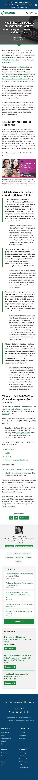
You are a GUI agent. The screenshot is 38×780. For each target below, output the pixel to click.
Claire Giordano (17, 81)
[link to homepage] (8, 13)
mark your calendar (23, 433)
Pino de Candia (30, 81)
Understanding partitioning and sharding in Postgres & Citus (19, 576)
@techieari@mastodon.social (25, 546)
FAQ (2, 764)
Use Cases (22, 735)
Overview (22, 732)
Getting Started (5, 732)
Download (22, 738)
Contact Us (4, 753)
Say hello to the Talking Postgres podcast (19, 605)
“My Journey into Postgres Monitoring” (15, 79)
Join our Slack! (19, 708)
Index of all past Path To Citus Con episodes (19, 469)
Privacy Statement (12, 717)
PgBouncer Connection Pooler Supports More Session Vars (19, 585)
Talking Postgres (24, 767)
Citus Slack (22, 756)
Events (3, 759)
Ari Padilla (22, 536)
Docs (2, 735)
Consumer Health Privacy (24, 717)
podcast (28, 557)
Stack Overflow (23, 759)
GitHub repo (23, 753)
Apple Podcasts (10, 449)
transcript (5, 414)
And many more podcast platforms (16, 460)
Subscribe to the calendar (13, 473)
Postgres (18, 561)
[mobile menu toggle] (36, 13)
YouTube (8, 456)
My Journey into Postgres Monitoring (17, 409)
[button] (11, 518)
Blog (2, 744)
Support (3, 741)
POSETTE (22, 764)
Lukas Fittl (10, 74)
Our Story (4, 756)
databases (26, 553)
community (17, 553)
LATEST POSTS (18, 621)
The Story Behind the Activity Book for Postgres (19, 613)
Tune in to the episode (14, 2)
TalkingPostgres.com (8, 60)
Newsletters (23, 762)
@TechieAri (10, 546)
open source (19, 557)
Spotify (7, 453)
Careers (3, 762)
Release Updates (6, 738)
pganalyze (25, 74)
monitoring (10, 557)
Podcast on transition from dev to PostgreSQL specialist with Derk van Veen (18, 595)
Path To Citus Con (23, 67)
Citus (9, 553)
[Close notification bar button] (36, 5)
